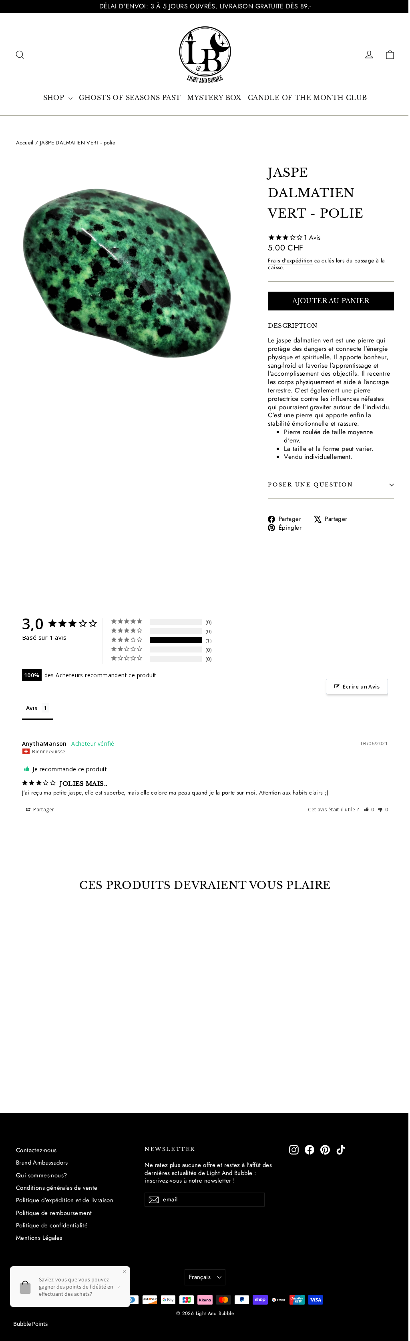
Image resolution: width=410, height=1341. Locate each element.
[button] (369, 809)
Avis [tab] (32, 708)
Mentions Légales (39, 1237)
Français (200, 1277)
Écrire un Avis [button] (361, 686)
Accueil (25, 142)
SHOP (54, 98)
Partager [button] (43, 809)
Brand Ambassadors (42, 1162)
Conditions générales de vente (57, 1187)
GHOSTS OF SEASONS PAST (130, 98)
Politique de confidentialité (52, 1225)
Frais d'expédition (290, 260)
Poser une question (310, 485)
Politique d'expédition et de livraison (64, 1200)
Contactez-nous (36, 1150)
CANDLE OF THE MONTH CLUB (307, 98)
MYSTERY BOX (214, 98)
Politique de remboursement (54, 1213)
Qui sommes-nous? (41, 1175)
